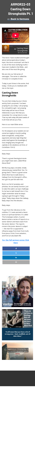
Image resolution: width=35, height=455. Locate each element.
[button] (15, 49)
